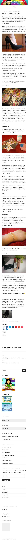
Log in (3, 489)
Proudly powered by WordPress (9, 538)
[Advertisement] (6, 527)
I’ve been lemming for (19, 280)
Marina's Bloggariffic (13, 2)
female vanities (8, 347)
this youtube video (10, 59)
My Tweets (4, 509)
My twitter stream (6, 452)
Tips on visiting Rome (6, 439)
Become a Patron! (6, 516)
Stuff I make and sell (6, 458)
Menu (14, 7)
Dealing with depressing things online (10, 436)
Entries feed (4, 492)
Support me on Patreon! (7, 460)
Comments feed (5, 494)
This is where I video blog (7, 463)
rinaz (18, 11)
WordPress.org (5, 497)
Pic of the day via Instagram (8, 455)
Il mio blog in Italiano (6, 447)
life (15, 347)
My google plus (5, 450)
